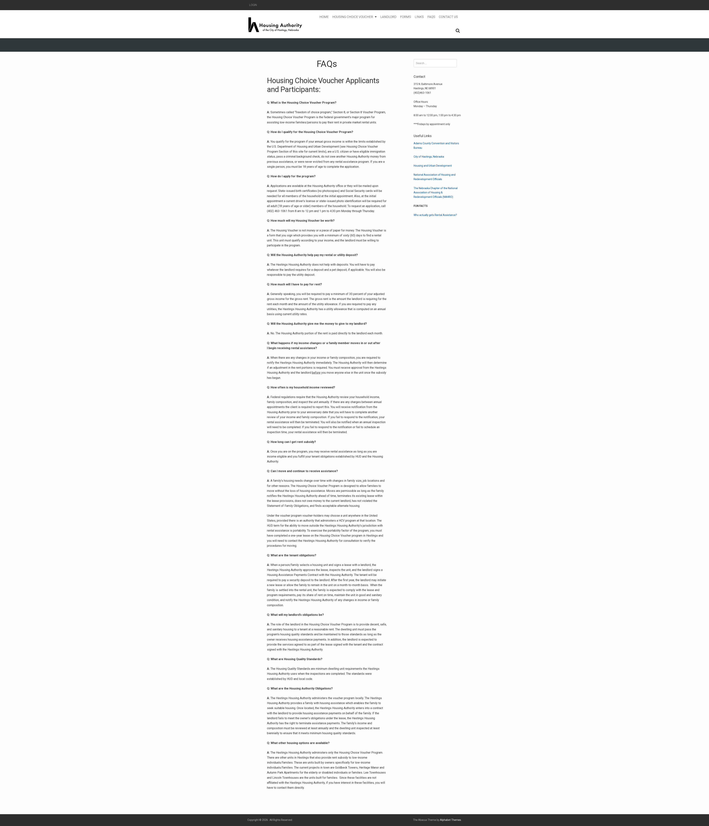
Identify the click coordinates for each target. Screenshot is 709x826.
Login (253, 5)
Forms (405, 17)
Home (324, 17)
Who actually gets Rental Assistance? (435, 215)
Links (419, 17)
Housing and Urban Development (433, 165)
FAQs (431, 17)
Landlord (388, 17)
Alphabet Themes (450, 819)
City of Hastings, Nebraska (429, 156)
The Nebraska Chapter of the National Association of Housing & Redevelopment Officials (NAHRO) (436, 193)
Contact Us (448, 17)
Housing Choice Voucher (352, 17)
